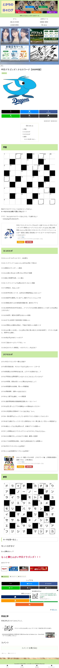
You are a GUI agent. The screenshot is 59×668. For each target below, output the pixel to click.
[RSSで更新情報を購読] (29, 604)
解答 (25, 136)
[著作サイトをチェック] (15, 596)
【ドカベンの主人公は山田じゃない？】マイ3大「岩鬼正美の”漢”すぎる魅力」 (48, 595)
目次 (27, 125)
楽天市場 (29, 242)
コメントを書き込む (29, 648)
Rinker (23, 461)
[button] (29, 116)
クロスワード (5, 576)
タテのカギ (27, 134)
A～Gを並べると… (31, 139)
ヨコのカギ (27, 131)
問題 (25, 129)
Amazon (20, 242)
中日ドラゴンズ (22, 576)
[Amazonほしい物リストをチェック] (15, 600)
